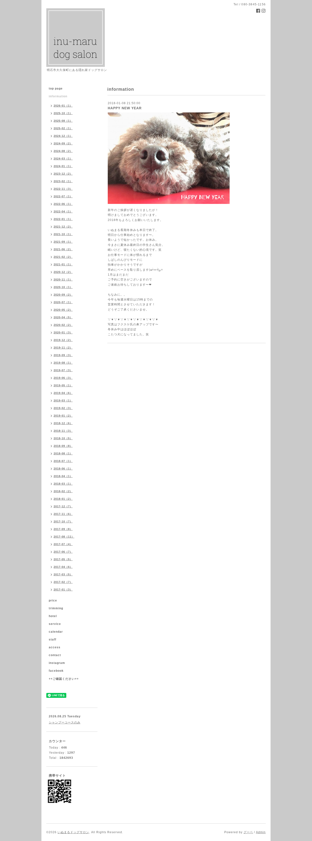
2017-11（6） (63, 513)
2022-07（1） (63, 196)
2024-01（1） (63, 166)
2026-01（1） (63, 105)
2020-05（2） (63, 309)
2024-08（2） (63, 151)
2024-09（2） (63, 143)
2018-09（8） (63, 445)
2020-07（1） (63, 302)
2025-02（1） (63, 128)
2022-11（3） (63, 188)
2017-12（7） (63, 506)
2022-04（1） (63, 211)
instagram (57, 663)
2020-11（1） (63, 279)
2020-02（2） (63, 324)
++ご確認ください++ (64, 679)
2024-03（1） (63, 158)
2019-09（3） (63, 355)
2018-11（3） (63, 430)
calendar (56, 631)
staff (52, 639)
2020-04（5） (63, 317)
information (58, 96)
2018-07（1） (63, 461)
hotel (53, 616)
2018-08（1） (63, 453)
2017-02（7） (63, 582)
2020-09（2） (63, 294)
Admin (261, 832)
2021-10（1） (63, 234)
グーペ (248, 832)
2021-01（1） (63, 264)
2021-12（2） (63, 226)
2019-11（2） (63, 347)
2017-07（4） (63, 544)
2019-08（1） (63, 362)
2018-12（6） (63, 423)
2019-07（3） (63, 370)
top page (56, 88)
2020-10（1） (63, 287)
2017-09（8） (63, 529)
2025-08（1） (63, 120)
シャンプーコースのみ (64, 722)
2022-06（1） (63, 203)
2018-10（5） (63, 438)
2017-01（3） (63, 589)
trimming (56, 608)
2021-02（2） (63, 256)
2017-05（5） (63, 559)
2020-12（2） (63, 271)
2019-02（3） (63, 408)
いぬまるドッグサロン (73, 832)
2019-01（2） (63, 415)
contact (55, 655)
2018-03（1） (63, 483)
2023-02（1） (63, 181)
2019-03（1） (63, 400)
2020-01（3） (63, 332)
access (54, 647)
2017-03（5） (63, 574)
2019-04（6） (63, 392)
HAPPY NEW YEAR (125, 108)
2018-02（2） (63, 491)
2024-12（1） (63, 135)
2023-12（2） (63, 173)
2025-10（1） (63, 113)
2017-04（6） (63, 566)
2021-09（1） (63, 241)
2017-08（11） (64, 536)
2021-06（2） (63, 249)
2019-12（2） (63, 340)
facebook (56, 670)
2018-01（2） (63, 498)
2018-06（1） (63, 468)
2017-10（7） (63, 521)
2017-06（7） (63, 551)
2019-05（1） (63, 385)
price (53, 600)
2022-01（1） (63, 219)
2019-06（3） (63, 377)
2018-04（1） (63, 476)
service (55, 624)
